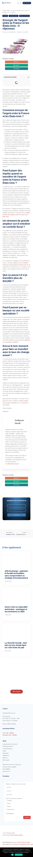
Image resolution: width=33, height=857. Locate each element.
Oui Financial (15, 844)
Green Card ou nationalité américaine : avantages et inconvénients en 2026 (16, 609)
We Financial (6, 844)
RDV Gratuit (26, 3)
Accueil (4, 10)
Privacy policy (18, 854)
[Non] (31, 852)
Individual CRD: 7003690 (10, 735)
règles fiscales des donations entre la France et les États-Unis (16, 214)
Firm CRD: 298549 (8, 733)
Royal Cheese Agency (16, 835)
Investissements (13, 16)
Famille (5, 16)
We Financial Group (24, 842)
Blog (8, 10)
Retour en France (24, 16)
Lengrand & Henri (25, 844)
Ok (12, 854)
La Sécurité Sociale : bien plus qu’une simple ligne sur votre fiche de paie (16, 645)
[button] (28, 77)
